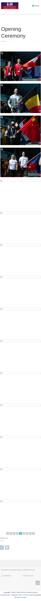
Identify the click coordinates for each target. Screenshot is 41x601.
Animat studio (21, 597)
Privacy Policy (28, 595)
